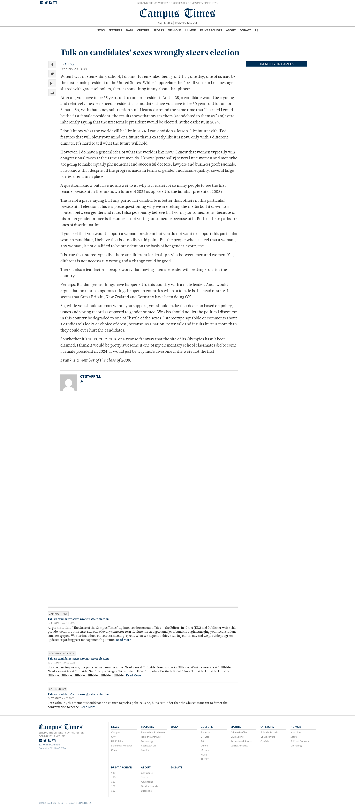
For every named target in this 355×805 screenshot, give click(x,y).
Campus (115, 732)
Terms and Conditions (78, 803)
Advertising (147, 782)
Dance (204, 745)
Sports (158, 30)
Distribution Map (150, 786)
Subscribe (146, 791)
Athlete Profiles (239, 732)
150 (113, 777)
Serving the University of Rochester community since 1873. (61, 734)
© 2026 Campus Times (51, 803)
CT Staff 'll (90, 376)
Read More (123, 640)
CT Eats (205, 737)
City (113, 737)
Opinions (174, 30)
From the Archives (150, 737)
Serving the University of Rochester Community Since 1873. (177, 3)
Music (204, 754)
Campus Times (178, 13)
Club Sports (237, 737)
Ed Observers (267, 737)
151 (113, 782)
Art (202, 741)
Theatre (205, 759)
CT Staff (71, 64)
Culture (143, 30)
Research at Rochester (153, 732)
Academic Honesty (62, 653)
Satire (293, 737)
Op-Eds (264, 741)
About (231, 30)
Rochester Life (148, 745)
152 (113, 786)
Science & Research (122, 745)
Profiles (145, 750)
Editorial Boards (269, 732)
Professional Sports (241, 741)
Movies (205, 750)
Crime (114, 750)
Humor (190, 30)
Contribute (147, 773)
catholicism (57, 689)
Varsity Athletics (239, 745)
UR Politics (117, 741)
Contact (145, 777)
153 (113, 791)
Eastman (205, 732)
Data (129, 30)
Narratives (295, 732)
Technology (147, 741)
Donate (245, 30)
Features (115, 30)
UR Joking (296, 745)
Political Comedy (299, 741)
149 (113, 773)
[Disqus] (143, 447)
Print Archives (211, 30)
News (101, 30)
